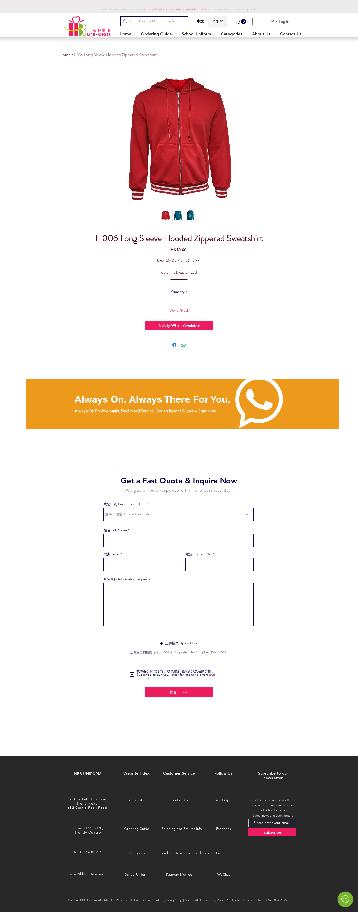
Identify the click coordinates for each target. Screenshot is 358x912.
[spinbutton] (179, 300)
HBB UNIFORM (88, 773)
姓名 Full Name (115, 530)
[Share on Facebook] (174, 345)
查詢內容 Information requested (128, 579)
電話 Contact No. (199, 554)
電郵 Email (111, 554)
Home (65, 54)
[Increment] (186, 300)
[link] (241, 21)
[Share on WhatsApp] (184, 345)
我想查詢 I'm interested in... (125, 504)
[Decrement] (172, 300)
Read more (179, 278)
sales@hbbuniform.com (88, 874)
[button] (232, 33)
